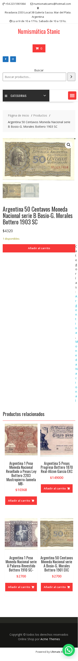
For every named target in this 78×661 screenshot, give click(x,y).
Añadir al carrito (39, 248)
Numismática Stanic (39, 31)
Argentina (76, 314)
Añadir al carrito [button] (19, 500)
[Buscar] (71, 77)
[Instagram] (13, 59)
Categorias (19, 95)
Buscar (39, 70)
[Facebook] (6, 59)
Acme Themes (50, 639)
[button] (72, 95)
